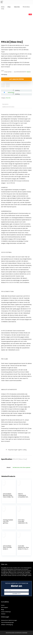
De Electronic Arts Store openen (21, 467)
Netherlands (11, 92)
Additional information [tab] (8, 107)
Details (27, 71)
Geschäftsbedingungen (7, 622)
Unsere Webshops (6, 611)
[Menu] (2, 2)
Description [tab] (5, 104)
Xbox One (16, 7)
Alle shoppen (4, 607)
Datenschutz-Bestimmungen (9, 620)
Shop (9, 7)
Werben (3, 614)
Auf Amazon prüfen (16, 79)
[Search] (30, 2)
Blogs (2, 609)
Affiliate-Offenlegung (7, 624)
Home (2, 7)
